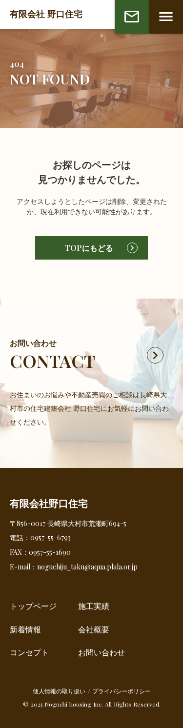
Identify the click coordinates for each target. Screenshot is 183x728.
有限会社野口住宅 (49, 503)
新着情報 (25, 629)
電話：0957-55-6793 (40, 537)
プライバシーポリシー (121, 691)
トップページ (33, 606)
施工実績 (93, 606)
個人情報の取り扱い (59, 691)
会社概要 (93, 629)
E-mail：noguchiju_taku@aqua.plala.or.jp (74, 566)
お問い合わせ (101, 652)
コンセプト (29, 652)
